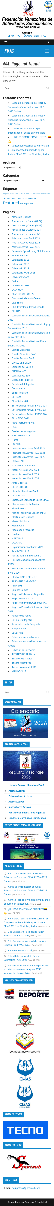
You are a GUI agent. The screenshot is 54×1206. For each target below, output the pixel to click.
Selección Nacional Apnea (25, 637)
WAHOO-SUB (19, 671)
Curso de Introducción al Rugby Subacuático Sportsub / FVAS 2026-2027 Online (27, 120)
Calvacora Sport (20, 277)
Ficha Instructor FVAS (23, 422)
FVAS (9, 51)
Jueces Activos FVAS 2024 (25, 470)
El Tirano (16, 397)
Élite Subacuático (21, 401)
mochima (23, 204)
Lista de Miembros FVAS (25, 491)
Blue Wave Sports (21, 255)
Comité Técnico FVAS (23, 358)
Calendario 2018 (20, 264)
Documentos (18, 388)
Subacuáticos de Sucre (23, 650)
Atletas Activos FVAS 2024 (26, 238)
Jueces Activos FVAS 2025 (25, 474)
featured (11, 203)
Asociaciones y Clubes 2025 (26, 234)
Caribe (15, 281)
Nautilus (16, 534)
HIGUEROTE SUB (21, 435)
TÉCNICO (27, 35)
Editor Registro (20, 392)
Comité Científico (21, 349)
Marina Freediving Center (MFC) (29, 512)
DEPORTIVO (14, 35)
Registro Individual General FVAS (29, 602)
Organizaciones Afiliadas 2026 (27, 547)
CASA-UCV (17, 289)
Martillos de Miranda (23, 517)
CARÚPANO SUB (20, 285)
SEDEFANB (18, 632)
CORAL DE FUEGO (21, 362)
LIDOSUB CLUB (20, 487)
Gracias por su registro (24, 431)
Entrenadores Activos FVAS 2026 (29, 414)
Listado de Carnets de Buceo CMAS (30, 500)
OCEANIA (17, 542)
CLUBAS (16, 311)
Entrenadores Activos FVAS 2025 (29, 409)
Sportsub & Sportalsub (36, 1202)
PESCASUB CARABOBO (24, 581)
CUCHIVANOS (19, 371)
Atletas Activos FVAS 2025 (26, 242)
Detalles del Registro (23, 384)
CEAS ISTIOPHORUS (23, 294)
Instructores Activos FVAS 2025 (28, 452)
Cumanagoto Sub (21, 375)
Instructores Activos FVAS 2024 (28, 448)
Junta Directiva (19, 482)
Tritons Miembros (21, 662)
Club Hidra (17, 302)
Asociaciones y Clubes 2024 (26, 229)
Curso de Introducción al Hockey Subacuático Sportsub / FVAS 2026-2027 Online (27, 107)
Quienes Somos (20, 590)
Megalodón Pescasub (23, 530)
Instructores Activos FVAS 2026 (28, 457)
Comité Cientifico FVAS (24, 354)
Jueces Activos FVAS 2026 (25, 478)
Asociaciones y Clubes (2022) (27, 221)
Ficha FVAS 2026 (20, 418)
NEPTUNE (17, 538)
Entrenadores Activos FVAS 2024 (29, 405)
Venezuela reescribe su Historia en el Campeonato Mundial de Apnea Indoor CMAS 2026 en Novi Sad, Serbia (28, 150)
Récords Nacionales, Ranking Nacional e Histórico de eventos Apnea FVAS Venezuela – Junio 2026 (26, 969)
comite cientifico (17, 198)
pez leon (29, 204)
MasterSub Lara (20, 521)
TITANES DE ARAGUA (23, 654)
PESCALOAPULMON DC (24, 577)
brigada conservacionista (13, 194)
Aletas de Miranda (21, 217)
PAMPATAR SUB (20, 551)
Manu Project (19, 508)
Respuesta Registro (22, 620)
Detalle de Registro (22, 379)
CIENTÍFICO (40, 35)
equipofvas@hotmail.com (26, 1188)
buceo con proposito (32, 194)
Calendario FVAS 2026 (20, 950)
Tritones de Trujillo (22, 658)
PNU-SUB (17, 585)
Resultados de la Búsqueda (26, 624)
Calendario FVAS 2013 (23, 272)
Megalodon (18, 525)
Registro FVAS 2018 (22, 598)
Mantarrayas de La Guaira (25, 504)
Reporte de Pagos (21, 615)
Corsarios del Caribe (22, 367)
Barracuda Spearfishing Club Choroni (31, 251)
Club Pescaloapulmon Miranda (28, 307)
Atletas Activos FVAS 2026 (26, 247)
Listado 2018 (19, 495)
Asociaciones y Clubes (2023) (27, 225)
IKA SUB (16, 444)
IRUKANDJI (18, 461)
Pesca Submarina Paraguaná (26, 555)
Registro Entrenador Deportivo (28, 594)
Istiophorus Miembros (23, 465)
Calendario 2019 (20, 268)
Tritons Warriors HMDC (24, 667)
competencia (30, 198)
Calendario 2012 (20, 259)
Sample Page (19, 628)
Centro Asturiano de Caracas (26, 298)
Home (15, 439)
